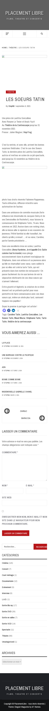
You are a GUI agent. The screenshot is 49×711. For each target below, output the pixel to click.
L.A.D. (4, 599)
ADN (3, 367)
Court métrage (8, 574)
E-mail (30, 485)
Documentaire (7, 580)
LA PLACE (6, 342)
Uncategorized (8, 641)
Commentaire (10, 452)
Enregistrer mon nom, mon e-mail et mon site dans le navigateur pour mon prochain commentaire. (24, 520)
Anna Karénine (19, 249)
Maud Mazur (19, 318)
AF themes (36, 706)
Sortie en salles (8, 617)
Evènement (6, 587)
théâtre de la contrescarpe (19, 321)
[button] (4, 310)
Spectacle (6, 629)
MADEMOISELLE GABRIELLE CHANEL (17, 391)
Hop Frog (28, 132)
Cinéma (5, 562)
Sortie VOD (6, 623)
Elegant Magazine (22, 706)
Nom (5, 485)
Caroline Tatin (14, 314)
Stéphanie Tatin (33, 318)
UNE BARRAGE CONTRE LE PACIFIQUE (18, 355)
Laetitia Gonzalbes (29, 314)
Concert (5, 568)
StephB (11, 106)
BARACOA (25, 418)
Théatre (11, 92)
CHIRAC (23, 411)
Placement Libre (24, 13)
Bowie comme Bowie (11, 379)
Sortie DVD (6, 611)
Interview (5, 593)
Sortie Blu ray (7, 605)
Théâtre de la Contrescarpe (17, 125)
